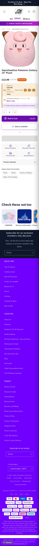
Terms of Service (10, 431)
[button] (4, 11)
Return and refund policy (13, 411)
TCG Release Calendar (13, 373)
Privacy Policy (9, 416)
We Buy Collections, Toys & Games (17, 339)
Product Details (10, 162)
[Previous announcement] (4, 3)
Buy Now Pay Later (11, 354)
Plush (5, 173)
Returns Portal (9, 387)
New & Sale (8, 306)
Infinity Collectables (18, 475)
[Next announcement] (35, 3)
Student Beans (9, 334)
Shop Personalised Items (13, 368)
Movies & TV (9, 286)
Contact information (20, 484)
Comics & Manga (26, 173)
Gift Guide (8, 363)
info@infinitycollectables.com (19, 543)
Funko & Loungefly (11, 281)
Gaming (7, 296)
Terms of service (15, 481)
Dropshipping (9, 396)
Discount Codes (10, 392)
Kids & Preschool (10, 277)
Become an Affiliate (11, 406)
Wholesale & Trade (11, 344)
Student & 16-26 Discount (13, 329)
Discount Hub (9, 401)
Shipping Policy (10, 426)
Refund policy (28, 478)
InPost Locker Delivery (12, 440)
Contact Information (11, 421)
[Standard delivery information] (28, 98)
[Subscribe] (32, 252)
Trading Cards (9, 272)
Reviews (7, 324)
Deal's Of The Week (10, 177)
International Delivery (12, 349)
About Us (7, 319)
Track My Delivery (11, 435)
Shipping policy (26, 481)
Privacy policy (17, 478)
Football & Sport (10, 301)
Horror (6, 291)
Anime (13, 173)
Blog (6, 358)
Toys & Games (9, 267)
